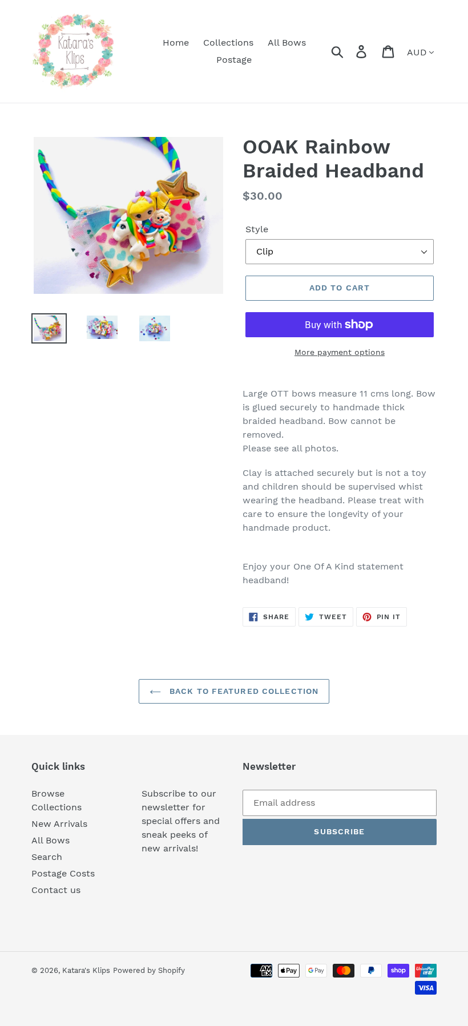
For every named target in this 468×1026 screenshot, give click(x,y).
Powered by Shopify (149, 970)
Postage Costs (63, 873)
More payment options (339, 352)
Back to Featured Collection (242, 691)
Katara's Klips (86, 970)
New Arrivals (59, 823)
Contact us (55, 889)
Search (46, 856)
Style (256, 229)
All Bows (50, 840)
